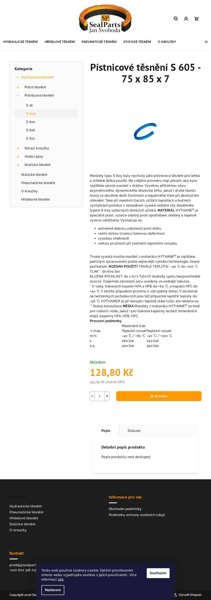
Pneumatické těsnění (38, 183)
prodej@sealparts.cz (25, 565)
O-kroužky (18, 530)
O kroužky (29, 191)
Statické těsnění (37, 165)
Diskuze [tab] (134, 431)
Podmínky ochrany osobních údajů (137, 515)
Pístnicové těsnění (39, 95)
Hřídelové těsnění (35, 199)
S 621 (30, 138)
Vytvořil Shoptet (190, 594)
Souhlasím (158, 573)
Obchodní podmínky (125, 509)
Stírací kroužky (37, 148)
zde (60, 579)
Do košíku (161, 396)
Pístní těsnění (35, 87)
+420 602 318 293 (23, 570)
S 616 (30, 130)
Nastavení (53, 590)
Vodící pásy (34, 156)
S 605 (30, 114)
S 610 (30, 122)
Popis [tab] (105, 431)
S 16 (29, 105)
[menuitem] (20, 42)
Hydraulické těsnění (37, 77)
